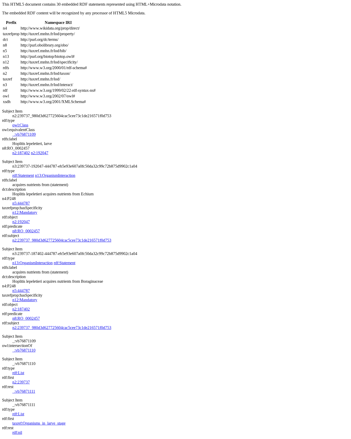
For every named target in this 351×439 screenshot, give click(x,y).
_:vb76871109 (24, 134)
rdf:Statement (23, 175)
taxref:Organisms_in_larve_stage (39, 423)
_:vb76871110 (23, 350)
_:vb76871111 (23, 391)
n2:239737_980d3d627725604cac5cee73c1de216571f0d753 (61, 240)
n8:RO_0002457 (26, 231)
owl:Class (20, 125)
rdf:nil (17, 432)
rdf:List (18, 373)
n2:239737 (21, 382)
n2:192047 (39, 153)
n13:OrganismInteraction (55, 175)
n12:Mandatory (24, 212)
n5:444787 (21, 203)
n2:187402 (21, 153)
